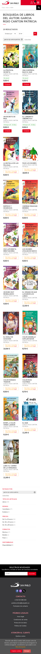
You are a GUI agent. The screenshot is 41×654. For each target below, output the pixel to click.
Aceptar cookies (16, 651)
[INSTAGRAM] (20, 590)
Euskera (5, 512)
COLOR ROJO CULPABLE (27, 381)
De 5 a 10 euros (8, 519)
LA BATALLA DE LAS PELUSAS (11, 164)
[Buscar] (38, 7)
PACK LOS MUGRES (29, 163)
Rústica (6, 532)
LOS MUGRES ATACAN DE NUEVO (29, 250)
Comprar (7, 84)
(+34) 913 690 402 (20, 600)
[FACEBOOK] (17, 590)
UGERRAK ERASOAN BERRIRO (29, 207)
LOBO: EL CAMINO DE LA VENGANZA (10, 467)
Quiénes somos (20, 636)
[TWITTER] (23, 590)
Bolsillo (5, 535)
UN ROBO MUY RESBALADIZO (8, 293)
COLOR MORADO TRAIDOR (9, 381)
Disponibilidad (7, 545)
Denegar (26, 651)
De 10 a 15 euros (8, 522)
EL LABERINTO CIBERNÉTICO (27, 118)
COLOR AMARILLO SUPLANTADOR (29, 338)
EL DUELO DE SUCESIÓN (8, 338)
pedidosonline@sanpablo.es (20, 603)
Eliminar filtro (22, 39)
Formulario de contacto (20, 606)
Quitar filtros (27, 39)
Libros (5, 502)
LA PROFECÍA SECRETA (8, 71)
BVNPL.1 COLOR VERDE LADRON (9, 424)
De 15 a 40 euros (8, 525)
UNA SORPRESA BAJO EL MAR (28, 71)
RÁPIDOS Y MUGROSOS (7, 207)
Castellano (7, 509)
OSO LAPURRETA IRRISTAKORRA (9, 250)
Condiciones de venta (20, 620)
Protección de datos (20, 623)
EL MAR (25, 423)
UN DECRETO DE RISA (9, 118)
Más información (20, 647)
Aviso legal (20, 616)
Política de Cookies (20, 626)
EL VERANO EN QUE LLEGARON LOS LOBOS (29, 294)
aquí (15, 172)
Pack (4, 538)
